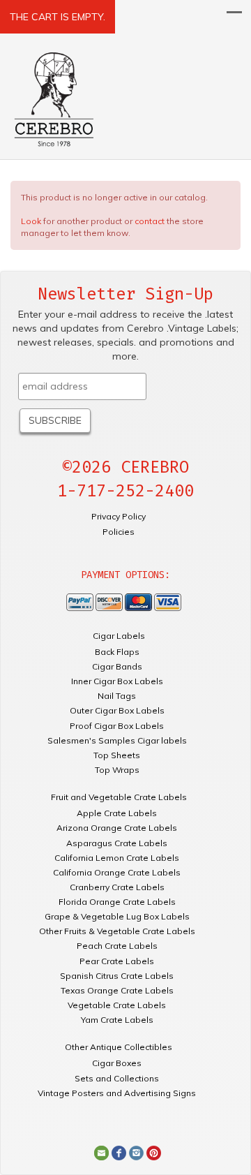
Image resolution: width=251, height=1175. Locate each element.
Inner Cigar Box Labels (117, 681)
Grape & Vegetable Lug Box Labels (117, 916)
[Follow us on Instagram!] (136, 1152)
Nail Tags (117, 695)
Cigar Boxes (117, 1063)
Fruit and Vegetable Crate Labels (119, 797)
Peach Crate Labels (117, 945)
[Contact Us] (101, 1152)
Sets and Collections (117, 1078)
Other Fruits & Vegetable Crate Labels (117, 931)
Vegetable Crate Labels (117, 1005)
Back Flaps (117, 651)
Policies (118, 531)
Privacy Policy (118, 516)
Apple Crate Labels (117, 813)
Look (31, 221)
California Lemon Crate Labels (116, 857)
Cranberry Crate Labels (117, 887)
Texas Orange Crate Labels (117, 990)
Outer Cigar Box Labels (117, 710)
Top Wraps (117, 769)
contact (150, 221)
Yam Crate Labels (117, 1019)
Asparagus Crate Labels (116, 843)
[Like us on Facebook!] (119, 1152)
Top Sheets (116, 755)
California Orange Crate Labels (117, 872)
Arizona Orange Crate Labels (116, 827)
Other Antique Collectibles (118, 1047)
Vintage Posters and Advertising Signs (117, 1093)
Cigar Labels (119, 635)
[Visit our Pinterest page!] (153, 1152)
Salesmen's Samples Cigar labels (117, 740)
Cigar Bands (117, 666)
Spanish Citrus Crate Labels (117, 975)
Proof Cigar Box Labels (117, 725)
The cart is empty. (57, 16)
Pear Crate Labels (116, 961)
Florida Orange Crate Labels (117, 901)
